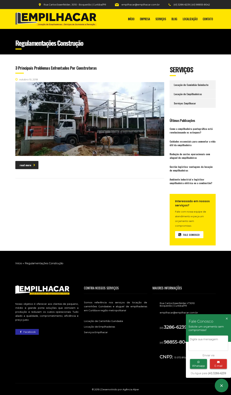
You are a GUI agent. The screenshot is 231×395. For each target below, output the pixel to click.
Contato (208, 19)
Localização (190, 19)
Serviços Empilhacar (185, 103)
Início (131, 19)
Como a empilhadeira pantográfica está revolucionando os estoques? (191, 130)
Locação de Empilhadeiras (188, 94)
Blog (174, 19)
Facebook (29, 331)
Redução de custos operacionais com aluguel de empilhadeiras (190, 156)
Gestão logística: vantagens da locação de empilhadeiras (191, 168)
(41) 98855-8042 (201, 4)
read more (25, 165)
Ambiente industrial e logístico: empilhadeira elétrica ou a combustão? (191, 181)
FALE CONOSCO (191, 235)
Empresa (145, 19)
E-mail (218, 366)
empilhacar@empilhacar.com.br (140, 4)
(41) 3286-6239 (182, 4)
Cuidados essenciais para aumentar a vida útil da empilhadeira (192, 143)
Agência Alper (131, 389)
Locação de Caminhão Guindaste (191, 85)
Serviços (160, 19)
